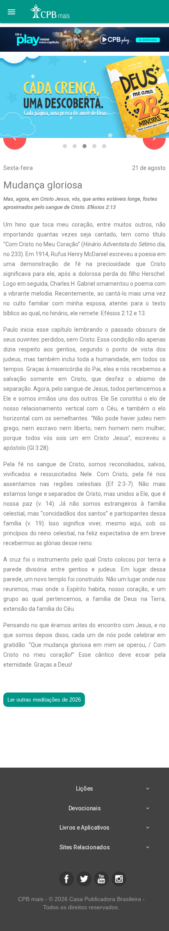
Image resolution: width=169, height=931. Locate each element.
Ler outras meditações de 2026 (44, 700)
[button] (11, 11)
